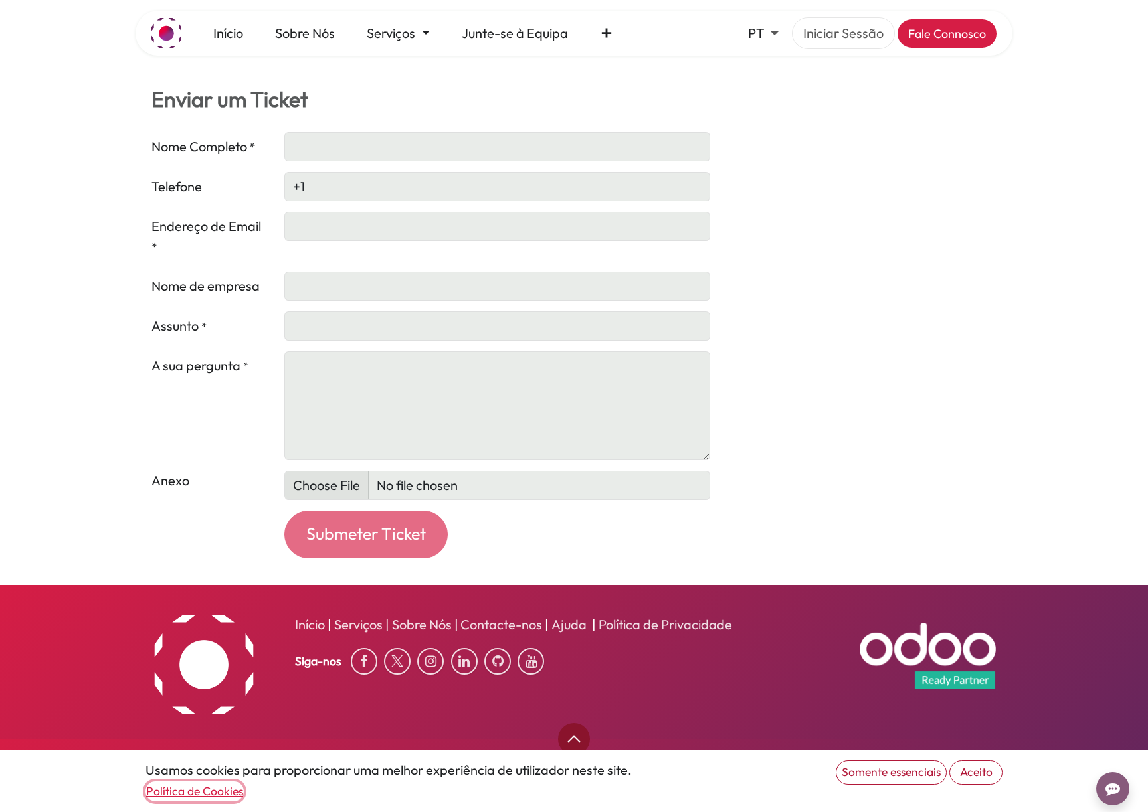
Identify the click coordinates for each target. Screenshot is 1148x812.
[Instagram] (430, 661)
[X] (397, 661)
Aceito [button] (976, 771)
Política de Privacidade (665, 624)
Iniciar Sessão (843, 33)
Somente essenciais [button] (891, 771)
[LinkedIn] (464, 661)
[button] (574, 739)
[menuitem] (228, 33)
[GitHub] (497, 661)
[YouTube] (531, 661)
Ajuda (571, 624)
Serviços (358, 624)
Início (310, 624)
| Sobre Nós (417, 624)
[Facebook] (364, 661)
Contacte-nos (501, 624)
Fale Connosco (947, 33)
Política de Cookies (194, 791)
